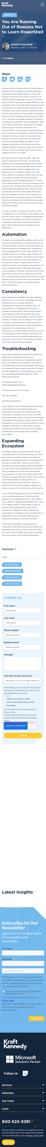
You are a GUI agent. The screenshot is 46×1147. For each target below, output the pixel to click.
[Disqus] (23, 783)
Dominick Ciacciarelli (21, 44)
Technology (8, 549)
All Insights (8, 58)
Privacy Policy (9, 712)
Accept (8, 1142)
